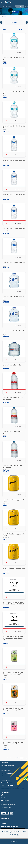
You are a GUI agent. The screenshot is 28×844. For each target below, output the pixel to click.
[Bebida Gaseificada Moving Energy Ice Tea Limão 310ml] (14, 586)
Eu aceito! (14, 841)
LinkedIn (6, 800)
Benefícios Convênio (6, 782)
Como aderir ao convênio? (8, 785)
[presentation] (1, 22)
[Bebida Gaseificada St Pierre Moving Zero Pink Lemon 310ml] (14, 726)
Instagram (7, 795)
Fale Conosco (4, 776)
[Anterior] (15, 758)
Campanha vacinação (7, 773)
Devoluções (4, 823)
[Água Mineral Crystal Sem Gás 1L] (14, 41)
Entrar (3, 821)
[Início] (7, 2)
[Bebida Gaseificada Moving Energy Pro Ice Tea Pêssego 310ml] (14, 620)
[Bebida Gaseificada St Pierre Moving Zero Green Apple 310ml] (14, 656)
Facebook (6, 797)
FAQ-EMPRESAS (5, 770)
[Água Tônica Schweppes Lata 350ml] (14, 483)
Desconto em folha (6, 807)
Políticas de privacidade (7, 765)
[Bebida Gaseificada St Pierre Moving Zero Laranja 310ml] (14, 692)
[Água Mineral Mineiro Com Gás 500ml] (14, 381)
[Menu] (23, 2)
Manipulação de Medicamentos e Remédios (12, 788)
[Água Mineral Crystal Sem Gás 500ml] (14, 144)
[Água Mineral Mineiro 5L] (14, 348)
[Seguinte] (26, 758)
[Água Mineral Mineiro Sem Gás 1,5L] (14, 415)
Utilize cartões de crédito (8, 810)
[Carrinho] (26, 2)
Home (4, 16)
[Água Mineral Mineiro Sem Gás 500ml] (14, 449)
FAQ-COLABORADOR (6, 768)
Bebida (14, 22)
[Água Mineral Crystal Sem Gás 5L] (14, 280)
